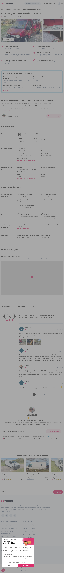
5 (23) (4, 16)
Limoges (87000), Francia (15, 16)
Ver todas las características (26, 178)
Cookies (39, 568)
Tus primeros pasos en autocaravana (7, 532)
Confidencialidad (30, 568)
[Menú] (60, 3)
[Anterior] (3, 465)
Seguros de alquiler (28, 531)
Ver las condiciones (23, 228)
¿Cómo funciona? (6, 525)
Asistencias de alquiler (29, 534)
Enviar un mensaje (54, 116)
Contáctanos (9, 568)
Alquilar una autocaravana (9, 528)
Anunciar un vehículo (49, 3)
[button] (3, 570)
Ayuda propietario (28, 537)
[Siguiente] (22, 465)
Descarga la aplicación (32, 3)
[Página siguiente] (51, 394)
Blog (2, 568)
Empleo (17, 568)
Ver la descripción (6, 110)
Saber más (6, 90)
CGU (22, 568)
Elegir (9, 565)
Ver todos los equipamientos (26, 160)
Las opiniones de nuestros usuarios (9, 537)
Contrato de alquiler (29, 528)
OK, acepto (26, 565)
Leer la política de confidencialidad (10, 560)
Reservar (58, 492)
